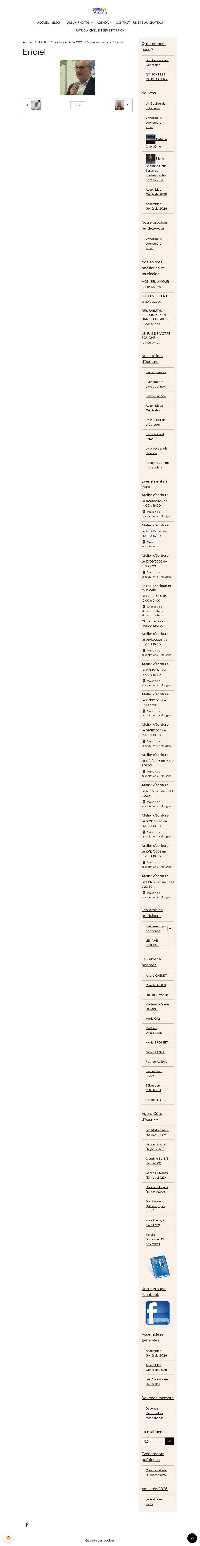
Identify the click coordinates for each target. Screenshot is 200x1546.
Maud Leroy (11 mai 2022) (156, 1222)
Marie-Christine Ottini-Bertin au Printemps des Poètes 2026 (157, 169)
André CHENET (156, 976)
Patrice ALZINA (156, 1062)
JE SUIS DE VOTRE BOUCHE (156, 335)
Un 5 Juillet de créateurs (156, 105)
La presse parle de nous (157, 450)
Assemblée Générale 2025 (156, 1367)
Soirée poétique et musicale (156, 588)
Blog (56, 23)
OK (169, 1441)
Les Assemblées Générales (157, 62)
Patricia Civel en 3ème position (100, 30)
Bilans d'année (156, 396)
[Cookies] (8, 1537)
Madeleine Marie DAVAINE (157, 1006)
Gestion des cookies (100, 1540)
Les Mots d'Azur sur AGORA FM (157, 1132)
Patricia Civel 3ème (156, 143)
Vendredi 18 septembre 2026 (154, 122)
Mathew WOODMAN (154, 1030)
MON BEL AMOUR (155, 281)
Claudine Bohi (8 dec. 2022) (157, 1161)
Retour (78, 105)
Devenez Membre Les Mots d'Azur (154, 1413)
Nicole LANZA (155, 1052)
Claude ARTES (156, 985)
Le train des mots (154, 1501)
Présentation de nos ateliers (157, 465)
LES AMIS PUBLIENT (152, 943)
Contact (123, 23)
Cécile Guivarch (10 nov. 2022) (157, 1175)
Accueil (43, 23)
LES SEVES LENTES (156, 296)
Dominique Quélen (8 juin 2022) (155, 1206)
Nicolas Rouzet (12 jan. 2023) (156, 1146)
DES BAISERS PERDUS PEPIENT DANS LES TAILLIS (155, 315)
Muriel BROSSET (157, 1042)
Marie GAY (153, 1019)
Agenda (103, 23)
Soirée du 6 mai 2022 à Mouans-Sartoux (82, 42)
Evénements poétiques (154, 928)
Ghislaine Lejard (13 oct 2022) (157, 1189)
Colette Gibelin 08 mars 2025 (156, 1472)
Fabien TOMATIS (157, 995)
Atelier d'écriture (155, 495)
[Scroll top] (192, 1538)
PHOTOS (43, 42)
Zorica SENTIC (156, 1100)
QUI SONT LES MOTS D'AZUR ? (157, 76)
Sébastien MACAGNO (153, 1087)
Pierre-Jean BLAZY (154, 1073)
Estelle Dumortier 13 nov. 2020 (155, 1239)
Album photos (78, 23)
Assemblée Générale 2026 (156, 192)
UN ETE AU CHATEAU (148, 23)
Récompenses (156, 372)
